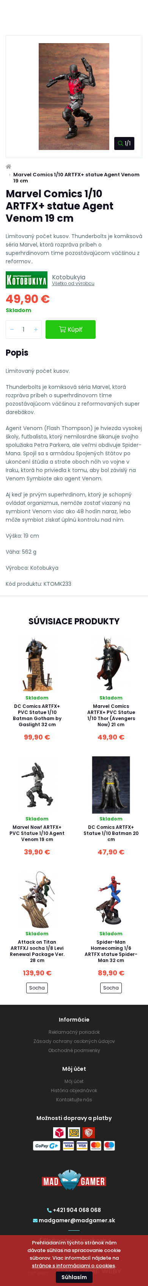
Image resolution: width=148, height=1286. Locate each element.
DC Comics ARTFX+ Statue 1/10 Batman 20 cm (111, 833)
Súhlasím (74, 1277)
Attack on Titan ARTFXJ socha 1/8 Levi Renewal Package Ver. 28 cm (37, 951)
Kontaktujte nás (74, 1099)
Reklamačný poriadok (74, 1032)
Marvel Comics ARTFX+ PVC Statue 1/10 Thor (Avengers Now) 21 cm (111, 715)
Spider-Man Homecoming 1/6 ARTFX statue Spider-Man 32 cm (111, 951)
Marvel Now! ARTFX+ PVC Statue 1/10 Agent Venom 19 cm (37, 833)
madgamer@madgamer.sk (77, 1220)
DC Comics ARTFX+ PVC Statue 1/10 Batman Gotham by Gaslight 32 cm (37, 715)
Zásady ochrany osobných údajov (74, 1041)
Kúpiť (75, 329)
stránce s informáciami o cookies (73, 1265)
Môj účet (74, 1081)
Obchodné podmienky (74, 1050)
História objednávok (74, 1090)
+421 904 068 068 (77, 1210)
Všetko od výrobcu (73, 283)
